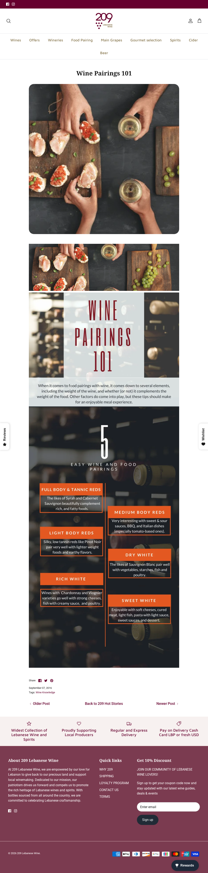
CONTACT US (109, 790)
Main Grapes (111, 40)
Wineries (55, 40)
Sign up (147, 820)
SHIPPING (106, 776)
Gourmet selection (146, 40)
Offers (34, 40)
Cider (193, 40)
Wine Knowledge (45, 692)
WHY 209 (106, 769)
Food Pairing (82, 40)
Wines (15, 40)
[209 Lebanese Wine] (104, 21)
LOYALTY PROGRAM (114, 783)
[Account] (189, 20)
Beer (104, 53)
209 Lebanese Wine (28, 853)
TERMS (104, 797)
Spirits (175, 40)
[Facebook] (7, 4)
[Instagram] (13, 4)
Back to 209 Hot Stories (104, 703)
